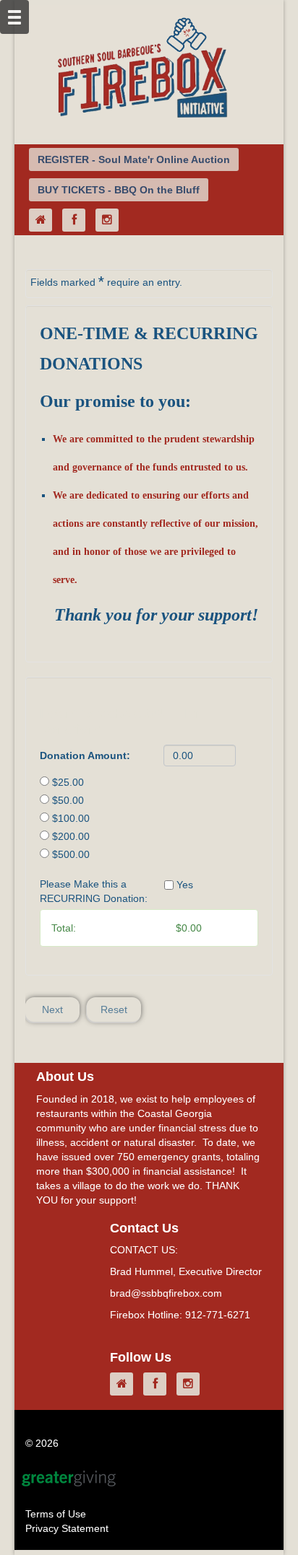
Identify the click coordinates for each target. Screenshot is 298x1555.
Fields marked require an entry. (106, 281)
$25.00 (68, 782)
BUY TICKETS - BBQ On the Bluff (119, 190)
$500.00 (71, 854)
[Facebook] (77, 220)
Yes (184, 884)
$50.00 (68, 800)
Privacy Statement (66, 1528)
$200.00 (71, 836)
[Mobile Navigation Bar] (14, 17)
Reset (114, 1009)
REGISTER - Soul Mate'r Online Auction (134, 159)
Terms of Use (55, 1514)
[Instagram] (110, 220)
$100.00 (71, 818)
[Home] (44, 220)
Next (52, 1009)
